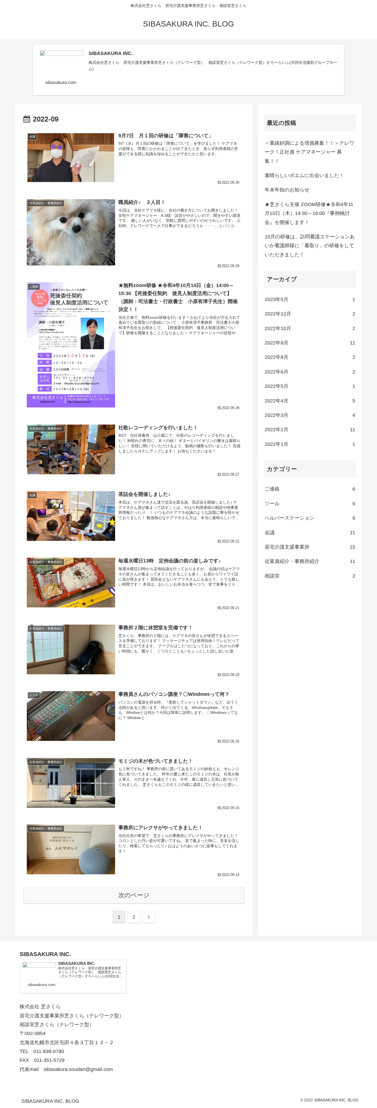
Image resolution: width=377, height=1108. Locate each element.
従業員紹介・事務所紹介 (310, 561)
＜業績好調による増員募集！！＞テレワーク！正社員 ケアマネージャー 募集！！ (309, 152)
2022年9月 (310, 343)
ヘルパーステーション (310, 518)
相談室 (310, 576)
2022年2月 (310, 430)
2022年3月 (310, 415)
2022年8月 (310, 357)
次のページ (134, 895)
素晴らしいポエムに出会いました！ (304, 175)
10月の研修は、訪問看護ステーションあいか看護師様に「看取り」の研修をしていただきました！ (310, 245)
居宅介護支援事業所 (310, 547)
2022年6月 (310, 372)
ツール (310, 503)
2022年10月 (310, 328)
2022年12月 (310, 314)
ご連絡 (310, 489)
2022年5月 (310, 386)
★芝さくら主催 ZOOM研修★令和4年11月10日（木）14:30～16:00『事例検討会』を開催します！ (309, 213)
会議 (310, 532)
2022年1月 (310, 444)
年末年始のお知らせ (287, 190)
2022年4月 (310, 401)
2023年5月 (310, 299)
